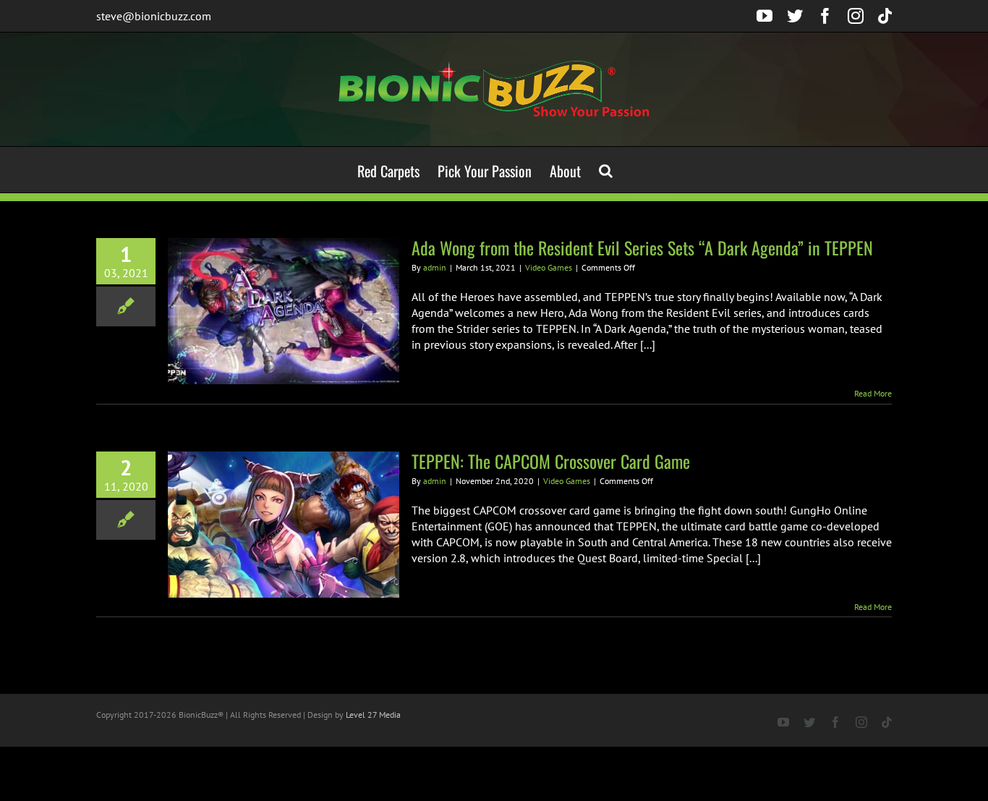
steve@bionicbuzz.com (153, 16)
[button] (606, 169)
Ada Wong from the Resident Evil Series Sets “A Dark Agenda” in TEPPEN (642, 247)
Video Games (548, 267)
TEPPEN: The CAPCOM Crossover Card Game (551, 461)
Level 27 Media (373, 714)
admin (434, 267)
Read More (873, 393)
